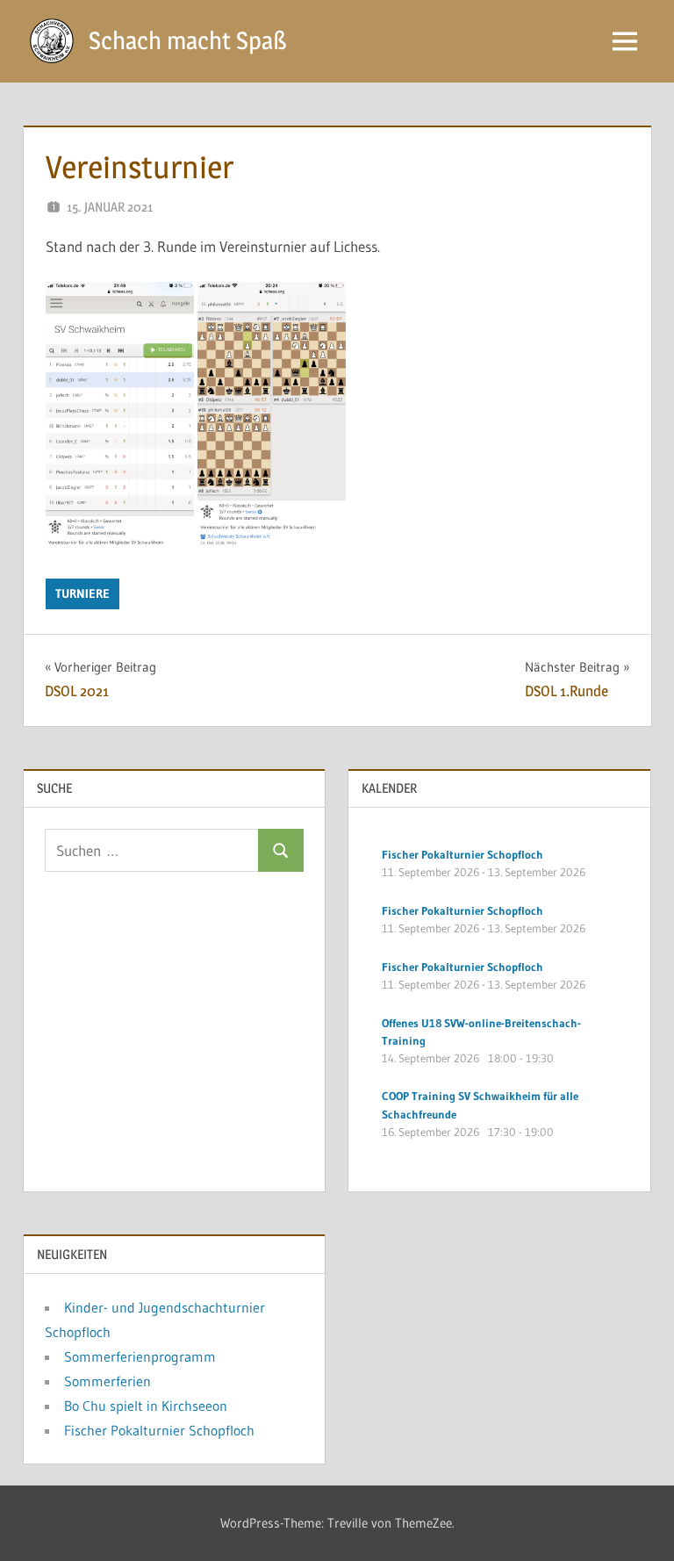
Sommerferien (107, 1381)
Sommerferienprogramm (140, 1356)
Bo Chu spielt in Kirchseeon (145, 1405)
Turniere (82, 593)
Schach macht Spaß (188, 40)
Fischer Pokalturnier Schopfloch (159, 1430)
